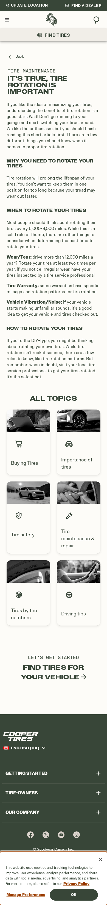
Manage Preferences (26, 894)
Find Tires (57, 35)
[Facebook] (30, 834)
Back (19, 56)
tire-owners (21, 793)
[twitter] (46, 834)
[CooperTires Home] (51, 20)
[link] (83, 5)
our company (22, 812)
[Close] (100, 859)
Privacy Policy (76, 883)
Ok (73, 894)
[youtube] (61, 834)
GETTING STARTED (26, 773)
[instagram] (76, 834)
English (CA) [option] (25, 748)
